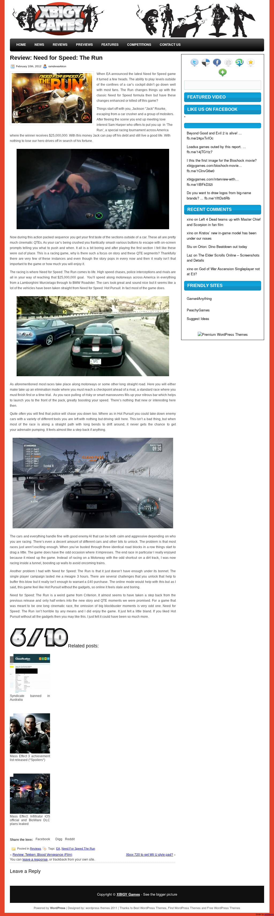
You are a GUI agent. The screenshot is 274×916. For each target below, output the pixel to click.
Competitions (139, 44)
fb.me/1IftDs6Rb (217, 198)
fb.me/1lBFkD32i (200, 184)
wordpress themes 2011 (101, 908)
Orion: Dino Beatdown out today (222, 246)
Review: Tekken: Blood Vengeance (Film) (42, 854)
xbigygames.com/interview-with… (213, 179)
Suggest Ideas (198, 318)
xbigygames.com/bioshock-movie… (214, 165)
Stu (189, 246)
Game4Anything (199, 298)
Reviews (60, 44)
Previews (84, 44)
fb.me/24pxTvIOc (200, 138)
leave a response (35, 859)
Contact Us (170, 44)
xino (190, 219)
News (39, 44)
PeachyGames (198, 309)
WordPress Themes (153, 908)
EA (58, 848)
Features (110, 44)
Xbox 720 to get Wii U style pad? (149, 854)
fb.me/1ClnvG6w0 (200, 170)
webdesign (269, 914)
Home (21, 44)
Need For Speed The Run (78, 848)
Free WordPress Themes (223, 908)
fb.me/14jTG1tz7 (199, 151)
